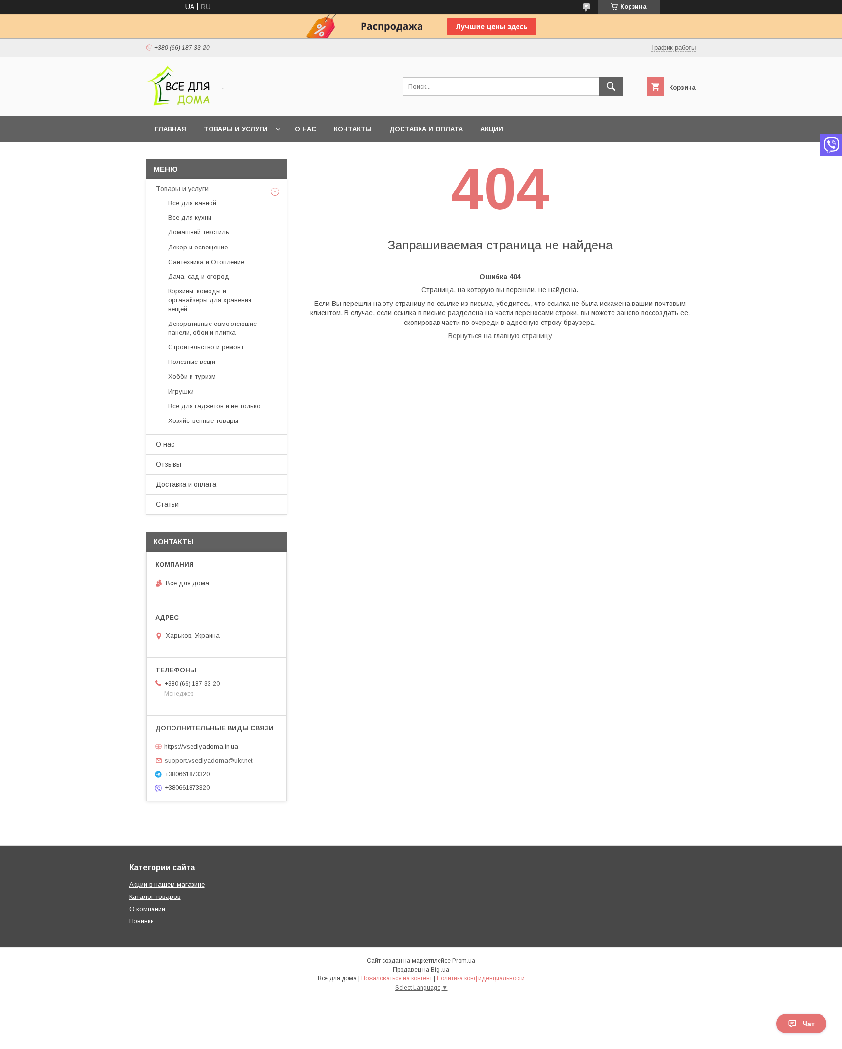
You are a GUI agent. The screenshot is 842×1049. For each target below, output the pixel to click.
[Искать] (611, 86)
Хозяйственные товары (203, 420)
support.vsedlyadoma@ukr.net (208, 760)
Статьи (167, 504)
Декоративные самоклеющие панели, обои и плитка (212, 328)
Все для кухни (189, 217)
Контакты (353, 129)
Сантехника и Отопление (206, 262)
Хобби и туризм (192, 376)
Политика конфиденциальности (481, 978)
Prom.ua (463, 960)
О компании (147, 909)
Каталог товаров (155, 896)
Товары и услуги (236, 129)
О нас (305, 129)
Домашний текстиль (198, 232)
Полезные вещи (191, 361)
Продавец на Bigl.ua (421, 969)
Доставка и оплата (426, 129)
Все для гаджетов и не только (214, 406)
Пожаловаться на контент (396, 978)
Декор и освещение (198, 247)
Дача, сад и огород (198, 276)
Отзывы (168, 464)
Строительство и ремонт (206, 347)
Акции (491, 129)
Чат (809, 1024)
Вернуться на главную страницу (500, 336)
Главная (170, 129)
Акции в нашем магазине (167, 884)
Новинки (141, 921)
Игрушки (181, 391)
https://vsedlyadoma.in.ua (201, 746)
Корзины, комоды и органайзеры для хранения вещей (209, 299)
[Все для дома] (178, 104)
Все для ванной (192, 203)
